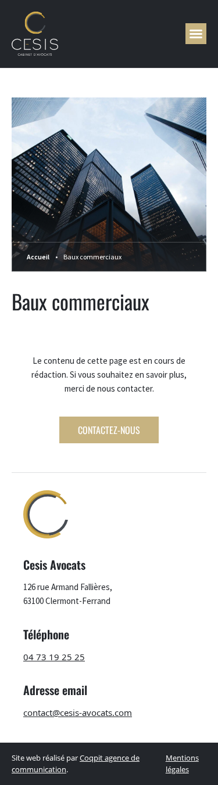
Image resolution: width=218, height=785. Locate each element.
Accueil (38, 256)
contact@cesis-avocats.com (77, 712)
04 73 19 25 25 (54, 657)
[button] (195, 33)
